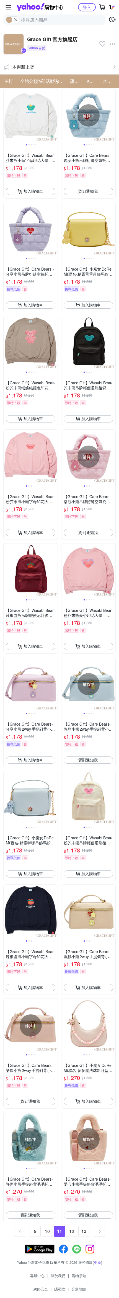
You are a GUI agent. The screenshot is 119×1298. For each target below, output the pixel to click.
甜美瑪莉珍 (76, 81)
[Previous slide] (7, 115)
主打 (8, 81)
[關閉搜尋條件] (15, 19)
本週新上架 (23, 67)
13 (83, 1231)
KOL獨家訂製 (93, 81)
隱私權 (59, 1289)
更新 (97, 1262)
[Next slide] (54, 115)
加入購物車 (33, 191)
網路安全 (40, 1289)
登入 (87, 7)
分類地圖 (78, 1289)
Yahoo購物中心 (40, 7)
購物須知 (79, 1275)
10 (47, 1231)
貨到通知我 (88, 191)
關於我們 (58, 1275)
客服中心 (37, 1275)
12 (71, 1231)
